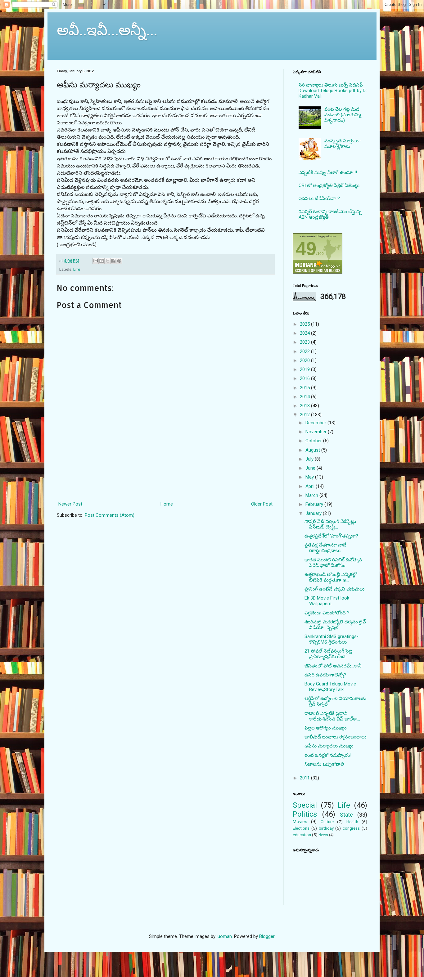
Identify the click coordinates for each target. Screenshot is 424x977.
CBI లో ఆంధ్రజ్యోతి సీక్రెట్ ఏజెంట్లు (329, 185)
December (316, 423)
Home (166, 504)
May (310, 477)
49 (306, 248)
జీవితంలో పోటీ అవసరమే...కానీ (333, 666)
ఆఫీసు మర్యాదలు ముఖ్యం (329, 746)
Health (352, 821)
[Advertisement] (165, 472)
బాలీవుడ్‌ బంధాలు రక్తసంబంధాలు (335, 737)
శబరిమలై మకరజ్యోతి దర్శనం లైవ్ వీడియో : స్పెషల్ (335, 624)
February (314, 504)
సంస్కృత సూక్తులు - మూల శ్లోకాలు (343, 143)
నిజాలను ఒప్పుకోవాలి (324, 764)
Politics (305, 814)
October (314, 441)
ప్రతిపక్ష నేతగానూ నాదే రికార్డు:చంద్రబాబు (325, 547)
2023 (305, 342)
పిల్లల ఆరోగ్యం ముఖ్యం (325, 728)
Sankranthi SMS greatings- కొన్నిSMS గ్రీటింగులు (331, 639)
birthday (326, 828)
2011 (305, 778)
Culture (327, 821)
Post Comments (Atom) (109, 515)
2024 (305, 333)
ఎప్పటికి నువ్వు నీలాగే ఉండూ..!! (328, 172)
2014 (305, 396)
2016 (305, 378)
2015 (305, 387)
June (311, 468)
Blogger (266, 936)
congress (351, 828)
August (313, 450)
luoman (224, 936)
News (323, 835)
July (310, 459)
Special (305, 805)
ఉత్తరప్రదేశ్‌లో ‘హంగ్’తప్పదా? (331, 536)
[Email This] (95, 261)
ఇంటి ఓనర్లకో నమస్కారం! (327, 755)
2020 (305, 360)
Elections (301, 828)
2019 (305, 369)
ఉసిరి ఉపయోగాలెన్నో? (325, 675)
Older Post (262, 504)
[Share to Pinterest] (119, 261)
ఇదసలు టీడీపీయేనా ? (319, 198)
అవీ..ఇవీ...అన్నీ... (107, 29)
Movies (300, 821)
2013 (305, 405)
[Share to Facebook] (113, 261)
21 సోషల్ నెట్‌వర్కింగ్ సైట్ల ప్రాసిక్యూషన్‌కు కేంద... (328, 653)
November (316, 432)
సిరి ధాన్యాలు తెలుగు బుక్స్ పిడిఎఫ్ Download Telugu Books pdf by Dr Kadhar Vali (333, 90)
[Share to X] (107, 261)
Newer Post (70, 504)
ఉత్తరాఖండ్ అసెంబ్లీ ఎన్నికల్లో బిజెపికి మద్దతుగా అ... (330, 577)
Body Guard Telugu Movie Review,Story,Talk (330, 686)
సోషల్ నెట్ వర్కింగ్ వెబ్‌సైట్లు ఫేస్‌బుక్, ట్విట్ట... (330, 524)
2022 (305, 351)
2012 (305, 414)
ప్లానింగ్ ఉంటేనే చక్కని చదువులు (334, 589)
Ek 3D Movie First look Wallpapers (326, 600)
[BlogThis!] (101, 261)
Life (76, 269)
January (314, 513)
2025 (305, 324)
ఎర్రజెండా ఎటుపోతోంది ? (327, 613)
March (312, 495)
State (346, 814)
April (310, 486)
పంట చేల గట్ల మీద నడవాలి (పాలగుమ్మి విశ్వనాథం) (342, 114)
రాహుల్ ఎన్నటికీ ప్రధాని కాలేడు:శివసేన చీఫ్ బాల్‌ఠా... (332, 716)
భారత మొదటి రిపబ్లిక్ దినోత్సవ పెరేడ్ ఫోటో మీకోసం (333, 562)
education (302, 834)
